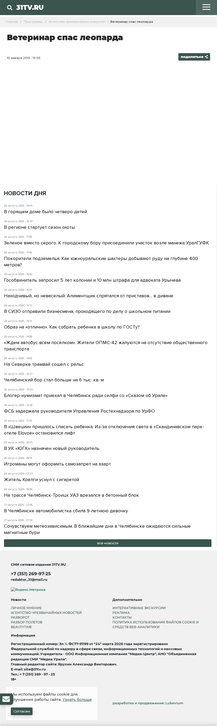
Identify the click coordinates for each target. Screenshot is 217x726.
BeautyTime (21, 627)
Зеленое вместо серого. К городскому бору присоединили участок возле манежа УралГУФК (106, 243)
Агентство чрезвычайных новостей (46, 613)
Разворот (20, 617)
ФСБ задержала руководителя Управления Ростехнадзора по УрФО (79, 411)
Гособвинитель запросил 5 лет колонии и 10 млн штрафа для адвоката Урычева (92, 280)
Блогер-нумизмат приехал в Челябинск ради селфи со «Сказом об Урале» (86, 395)
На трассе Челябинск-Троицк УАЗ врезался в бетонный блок (71, 495)
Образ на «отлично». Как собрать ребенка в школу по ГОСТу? (72, 327)
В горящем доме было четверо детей (45, 211)
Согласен (21, 711)
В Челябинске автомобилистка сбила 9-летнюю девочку (66, 511)
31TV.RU (30, 7)
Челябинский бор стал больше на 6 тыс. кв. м (54, 380)
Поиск (76, 18)
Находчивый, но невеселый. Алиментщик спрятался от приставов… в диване (88, 296)
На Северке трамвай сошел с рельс (44, 364)
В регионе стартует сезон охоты (39, 227)
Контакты (122, 617)
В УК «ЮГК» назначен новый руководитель (52, 448)
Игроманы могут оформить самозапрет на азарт (57, 464)
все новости (108, 543)
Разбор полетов (26, 622)
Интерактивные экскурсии (139, 608)
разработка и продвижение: (147, 703)
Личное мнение (26, 608)
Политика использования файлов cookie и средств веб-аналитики (155, 624)
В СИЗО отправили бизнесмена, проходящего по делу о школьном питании (87, 311)
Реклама (121, 613)
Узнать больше (77, 699)
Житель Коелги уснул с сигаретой (41, 479)
